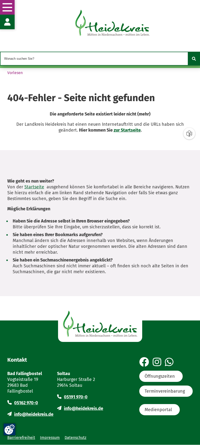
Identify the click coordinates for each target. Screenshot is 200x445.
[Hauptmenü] (7, 7)
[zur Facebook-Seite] (144, 362)
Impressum (50, 437)
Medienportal (158, 409)
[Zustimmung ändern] (9, 429)
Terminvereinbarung (165, 391)
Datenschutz (75, 437)
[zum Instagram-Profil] (157, 362)
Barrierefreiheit (21, 437)
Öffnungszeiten (160, 376)
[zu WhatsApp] (169, 362)
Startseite (34, 187)
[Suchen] (194, 59)
